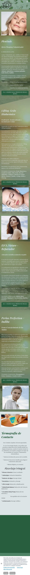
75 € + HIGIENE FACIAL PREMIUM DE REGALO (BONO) (15, 93)
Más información (7, 569)
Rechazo (12, 573)
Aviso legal (20, 567)
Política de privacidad (9, 567)
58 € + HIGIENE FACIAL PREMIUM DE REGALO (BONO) (15, 381)
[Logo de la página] (7, 5)
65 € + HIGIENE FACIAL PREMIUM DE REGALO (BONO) (15, 182)
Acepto (6, 573)
